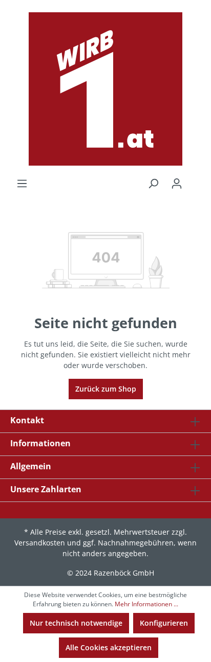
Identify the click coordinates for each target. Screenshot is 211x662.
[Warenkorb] (194, 180)
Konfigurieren (164, 623)
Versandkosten (39, 542)
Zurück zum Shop (105, 389)
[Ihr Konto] (176, 183)
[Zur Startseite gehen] (105, 89)
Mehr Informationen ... (146, 604)
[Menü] (22, 183)
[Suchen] (153, 183)
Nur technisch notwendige (76, 623)
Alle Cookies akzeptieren (109, 647)
